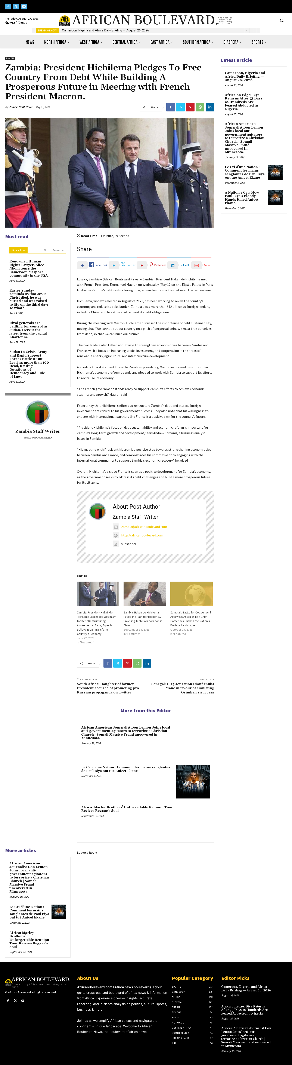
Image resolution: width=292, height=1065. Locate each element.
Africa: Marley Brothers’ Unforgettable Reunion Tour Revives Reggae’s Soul (127, 809)
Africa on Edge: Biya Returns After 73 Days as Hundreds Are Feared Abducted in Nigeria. (125, 30)
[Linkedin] (210, 107)
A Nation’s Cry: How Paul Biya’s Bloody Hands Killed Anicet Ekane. (242, 198)
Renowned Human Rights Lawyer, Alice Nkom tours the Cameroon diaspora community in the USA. (29, 268)
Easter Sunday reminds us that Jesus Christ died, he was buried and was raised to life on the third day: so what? (28, 299)
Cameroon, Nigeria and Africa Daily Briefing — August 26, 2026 (245, 76)
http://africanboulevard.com (38, 437)
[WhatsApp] (200, 107)
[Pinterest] (190, 107)
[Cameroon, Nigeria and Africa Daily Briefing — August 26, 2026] (275, 78)
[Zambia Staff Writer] (38, 413)
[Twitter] (16, 6)
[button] (282, 20)
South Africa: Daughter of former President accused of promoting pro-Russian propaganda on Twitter (108, 688)
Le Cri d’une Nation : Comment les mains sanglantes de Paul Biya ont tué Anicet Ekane (125, 769)
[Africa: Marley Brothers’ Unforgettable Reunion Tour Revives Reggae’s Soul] (193, 821)
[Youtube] (24, 6)
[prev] (246, 30)
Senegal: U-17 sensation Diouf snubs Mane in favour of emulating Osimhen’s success (182, 688)
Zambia (10, 58)
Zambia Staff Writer (21, 107)
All (45, 250)
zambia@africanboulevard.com (144, 526)
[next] (253, 30)
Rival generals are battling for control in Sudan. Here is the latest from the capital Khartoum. (28, 330)
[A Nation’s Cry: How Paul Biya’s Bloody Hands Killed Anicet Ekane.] (275, 197)
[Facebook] (8, 6)
